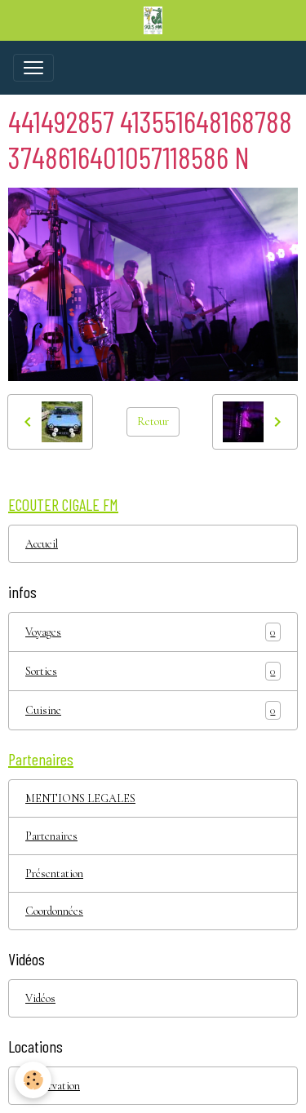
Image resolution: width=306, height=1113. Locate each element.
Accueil (41, 544)
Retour (153, 421)
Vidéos (40, 998)
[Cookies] (33, 1080)
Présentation (54, 873)
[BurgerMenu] (33, 68)
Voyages (150, 632)
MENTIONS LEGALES (80, 798)
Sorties (150, 671)
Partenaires (51, 836)
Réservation (52, 1086)
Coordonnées (54, 911)
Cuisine (150, 710)
